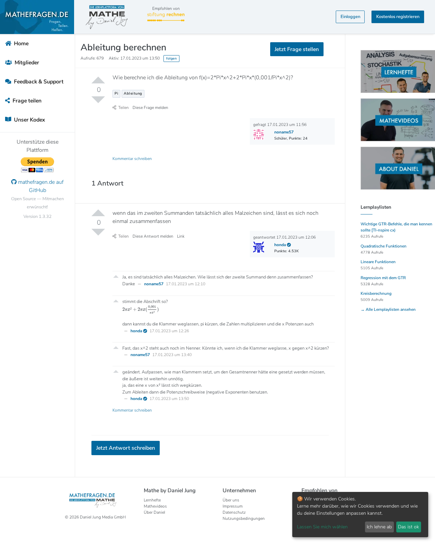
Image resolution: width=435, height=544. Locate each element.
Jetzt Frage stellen (218, 100)
